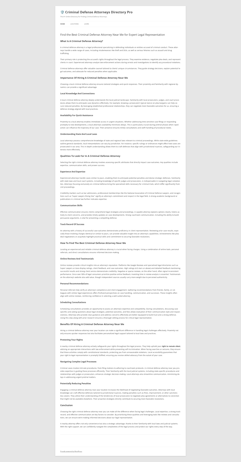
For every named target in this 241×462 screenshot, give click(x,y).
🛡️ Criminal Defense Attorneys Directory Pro (96, 12)
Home (62, 24)
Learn (86, 24)
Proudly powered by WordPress (71, 451)
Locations (74, 24)
